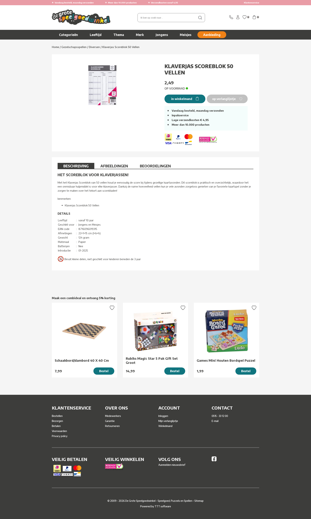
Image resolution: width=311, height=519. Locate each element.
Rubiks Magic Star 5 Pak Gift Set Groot (152, 360)
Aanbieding (211, 35)
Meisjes (185, 35)
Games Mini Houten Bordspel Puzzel (226, 360)
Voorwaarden (59, 431)
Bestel (104, 371)
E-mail (215, 420)
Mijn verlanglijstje (168, 420)
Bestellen (57, 415)
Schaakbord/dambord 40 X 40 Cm (82, 360)
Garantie (110, 420)
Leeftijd (96, 35)
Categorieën (68, 35)
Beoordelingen (155, 166)
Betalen (56, 425)
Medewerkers (113, 415)
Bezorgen (57, 420)
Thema (118, 35)
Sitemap (199, 500)
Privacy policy (59, 436)
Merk (140, 35)
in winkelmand (182, 99)
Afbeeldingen (114, 166)
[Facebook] (214, 460)
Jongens (162, 35)
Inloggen (163, 415)
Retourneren (112, 425)
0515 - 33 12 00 (220, 415)
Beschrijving (76, 166)
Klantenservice (251, 2)
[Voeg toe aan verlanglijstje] (112, 308)
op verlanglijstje (224, 99)
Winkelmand (165, 425)
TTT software (163, 506)
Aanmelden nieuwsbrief (171, 464)
